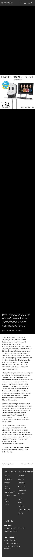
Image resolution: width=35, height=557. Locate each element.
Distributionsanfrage (12, 543)
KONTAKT (8, 422)
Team (19, 499)
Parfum (6, 505)
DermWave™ (8, 479)
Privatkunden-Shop (11, 531)
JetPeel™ (7, 483)
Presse (20, 513)
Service (21, 479)
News (19, 330)
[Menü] (24, 2)
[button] (32, 3)
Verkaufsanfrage (10, 540)
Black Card (22, 486)
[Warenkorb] (20, 3)
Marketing (21, 483)
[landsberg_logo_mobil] (7, 3)
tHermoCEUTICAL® (10, 495)
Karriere (21, 503)
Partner (21, 506)
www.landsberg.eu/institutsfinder (13, 443)
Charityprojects (24, 510)
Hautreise (21, 476)
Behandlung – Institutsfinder (14, 528)
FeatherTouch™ (9, 492)
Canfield (7, 476)
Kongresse (22, 490)
